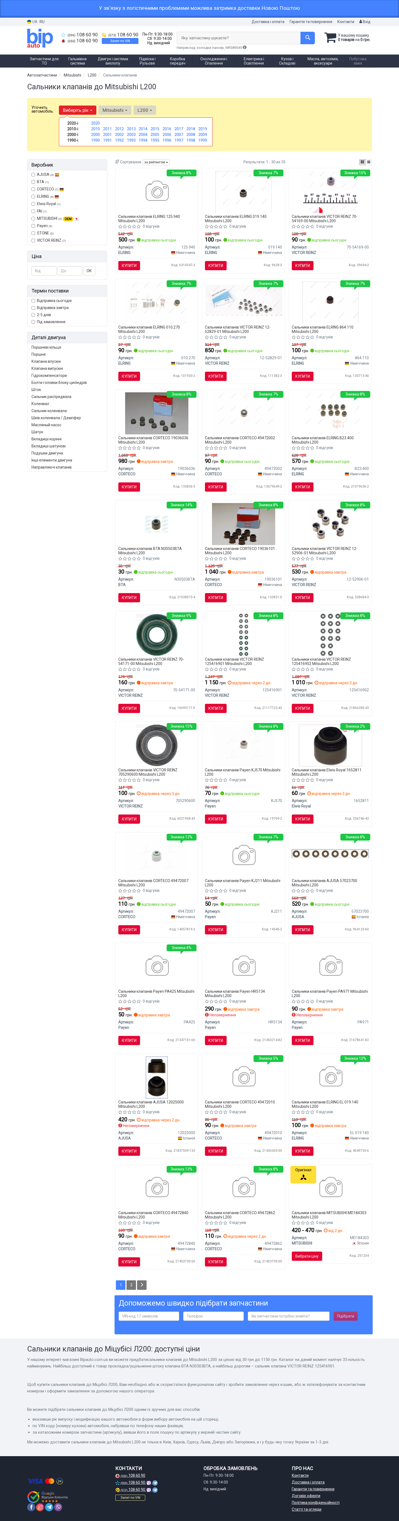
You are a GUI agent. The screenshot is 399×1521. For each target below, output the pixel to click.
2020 (95, 123)
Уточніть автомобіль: (42, 109)
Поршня (38, 354)
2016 (167, 129)
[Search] (307, 38)
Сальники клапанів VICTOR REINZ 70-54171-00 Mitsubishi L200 (151, 661)
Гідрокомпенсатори (49, 375)
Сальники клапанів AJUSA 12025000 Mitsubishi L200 (151, 1104)
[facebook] (31, 1507)
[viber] (58, 1507)
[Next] (142, 1285)
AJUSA (45, 174)
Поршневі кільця (46, 347)
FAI (42, 211)
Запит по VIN (120, 41)
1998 (190, 140)
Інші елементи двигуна (51, 460)
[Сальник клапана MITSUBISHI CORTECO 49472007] (156, 856)
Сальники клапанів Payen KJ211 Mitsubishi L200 (242, 883)
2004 (143, 134)
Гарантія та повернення (311, 22)
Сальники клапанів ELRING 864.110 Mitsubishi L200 (322, 329)
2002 (119, 134)
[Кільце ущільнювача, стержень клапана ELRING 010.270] (156, 302)
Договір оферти (306, 1496)
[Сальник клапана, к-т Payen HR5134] (243, 966)
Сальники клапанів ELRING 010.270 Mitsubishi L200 (149, 329)
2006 (167, 134)
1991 (107, 140)
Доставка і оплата (268, 22)
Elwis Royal (49, 204)
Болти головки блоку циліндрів (59, 382)
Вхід (366, 22)
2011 (107, 129)
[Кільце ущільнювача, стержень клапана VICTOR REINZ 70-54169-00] (330, 191)
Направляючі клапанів (51, 467)
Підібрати (345, 1316)
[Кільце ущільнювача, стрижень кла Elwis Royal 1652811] (330, 745)
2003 (131, 134)
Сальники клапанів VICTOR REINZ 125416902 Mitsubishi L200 (321, 661)
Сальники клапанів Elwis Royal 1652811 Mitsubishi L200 (327, 772)
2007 (179, 134)
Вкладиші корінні (46, 439)
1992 (119, 140)
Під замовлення (51, 322)
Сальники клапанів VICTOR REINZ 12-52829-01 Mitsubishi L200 (238, 329)
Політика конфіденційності (316, 1502)
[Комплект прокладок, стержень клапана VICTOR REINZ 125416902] (330, 634)
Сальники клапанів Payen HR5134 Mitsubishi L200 (235, 993)
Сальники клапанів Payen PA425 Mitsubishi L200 (156, 993)
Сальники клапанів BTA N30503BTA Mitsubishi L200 (150, 550)
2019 (202, 129)
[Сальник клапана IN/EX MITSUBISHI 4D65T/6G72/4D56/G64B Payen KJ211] (243, 856)
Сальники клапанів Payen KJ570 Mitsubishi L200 (242, 772)
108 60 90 (83, 34)
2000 (95, 134)
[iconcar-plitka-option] (362, 162)
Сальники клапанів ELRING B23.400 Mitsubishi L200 (323, 440)
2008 (190, 134)
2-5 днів (44, 315)
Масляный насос (46, 425)
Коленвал (40, 404)
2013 (131, 129)
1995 (155, 140)
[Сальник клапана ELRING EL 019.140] (330, 1077)
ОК (89, 271)
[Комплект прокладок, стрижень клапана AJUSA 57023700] (330, 853)
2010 (95, 129)
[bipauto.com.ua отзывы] (48, 1497)
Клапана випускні (47, 368)
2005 (155, 134)
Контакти (345, 22)
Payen (44, 226)
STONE (45, 233)
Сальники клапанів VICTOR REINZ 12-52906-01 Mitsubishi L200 (324, 550)
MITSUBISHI (54, 218)
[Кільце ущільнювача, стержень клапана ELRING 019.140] (244, 191)
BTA (43, 182)
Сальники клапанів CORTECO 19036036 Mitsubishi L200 (153, 440)
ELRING (45, 196)
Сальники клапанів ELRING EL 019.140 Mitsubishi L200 (325, 1104)
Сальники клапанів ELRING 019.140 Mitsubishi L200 (236, 218)
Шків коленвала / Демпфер (56, 418)
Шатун (37, 432)
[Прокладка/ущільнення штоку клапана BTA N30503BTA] (157, 523)
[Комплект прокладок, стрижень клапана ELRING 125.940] (157, 191)
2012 (119, 129)
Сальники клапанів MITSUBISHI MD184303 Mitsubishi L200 (329, 1215)
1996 (167, 140)
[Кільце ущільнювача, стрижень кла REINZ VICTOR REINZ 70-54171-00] (157, 634)
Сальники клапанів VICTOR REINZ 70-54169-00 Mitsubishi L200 (324, 218)
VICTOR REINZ (51, 240)
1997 (179, 140)
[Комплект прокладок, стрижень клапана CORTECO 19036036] (156, 413)
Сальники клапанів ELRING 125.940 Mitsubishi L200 (149, 218)
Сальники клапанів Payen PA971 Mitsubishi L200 (330, 993)
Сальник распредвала (51, 396)
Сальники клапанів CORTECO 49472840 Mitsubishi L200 (153, 1215)
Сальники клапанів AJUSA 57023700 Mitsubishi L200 (324, 883)
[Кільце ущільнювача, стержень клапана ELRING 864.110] (330, 302)
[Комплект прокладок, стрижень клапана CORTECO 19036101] (243, 523)
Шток (36, 389)
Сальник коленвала (49, 411)
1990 (95, 140)
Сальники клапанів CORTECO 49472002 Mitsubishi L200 (240, 440)
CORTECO (48, 189)
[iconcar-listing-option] (368, 162)
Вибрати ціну (307, 1256)
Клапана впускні (46, 361)
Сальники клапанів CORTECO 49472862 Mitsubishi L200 (240, 1215)
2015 (155, 129)
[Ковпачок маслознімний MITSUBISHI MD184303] (330, 1188)
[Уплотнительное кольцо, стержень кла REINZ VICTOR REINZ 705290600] (157, 745)
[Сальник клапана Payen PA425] (157, 966)
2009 (202, 134)
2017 (179, 129)
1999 (202, 140)
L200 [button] (143, 110)
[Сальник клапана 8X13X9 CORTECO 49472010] (243, 1077)
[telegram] (49, 1507)
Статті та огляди (306, 1509)
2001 (107, 134)
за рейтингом (155, 162)
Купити (129, 265)
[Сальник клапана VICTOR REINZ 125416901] (243, 634)
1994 (143, 140)
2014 (143, 129)
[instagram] (40, 1507)
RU (42, 22)
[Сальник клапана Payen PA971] (330, 966)
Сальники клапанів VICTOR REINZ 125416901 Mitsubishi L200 (234, 661)
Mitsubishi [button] (114, 110)
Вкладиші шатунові (48, 446)
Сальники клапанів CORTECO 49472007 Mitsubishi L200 (153, 883)
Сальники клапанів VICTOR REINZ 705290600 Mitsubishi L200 (148, 772)
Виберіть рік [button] (76, 110)
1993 (131, 140)
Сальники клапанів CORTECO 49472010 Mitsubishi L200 (240, 1104)
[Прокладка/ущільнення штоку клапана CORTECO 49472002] (243, 413)
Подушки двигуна (47, 453)
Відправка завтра (53, 308)
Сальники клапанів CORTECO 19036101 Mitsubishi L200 (240, 550)
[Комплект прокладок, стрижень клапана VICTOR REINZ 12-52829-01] (243, 300)
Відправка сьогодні (54, 300)
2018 (190, 129)
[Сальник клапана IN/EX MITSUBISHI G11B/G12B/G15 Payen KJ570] (243, 745)
